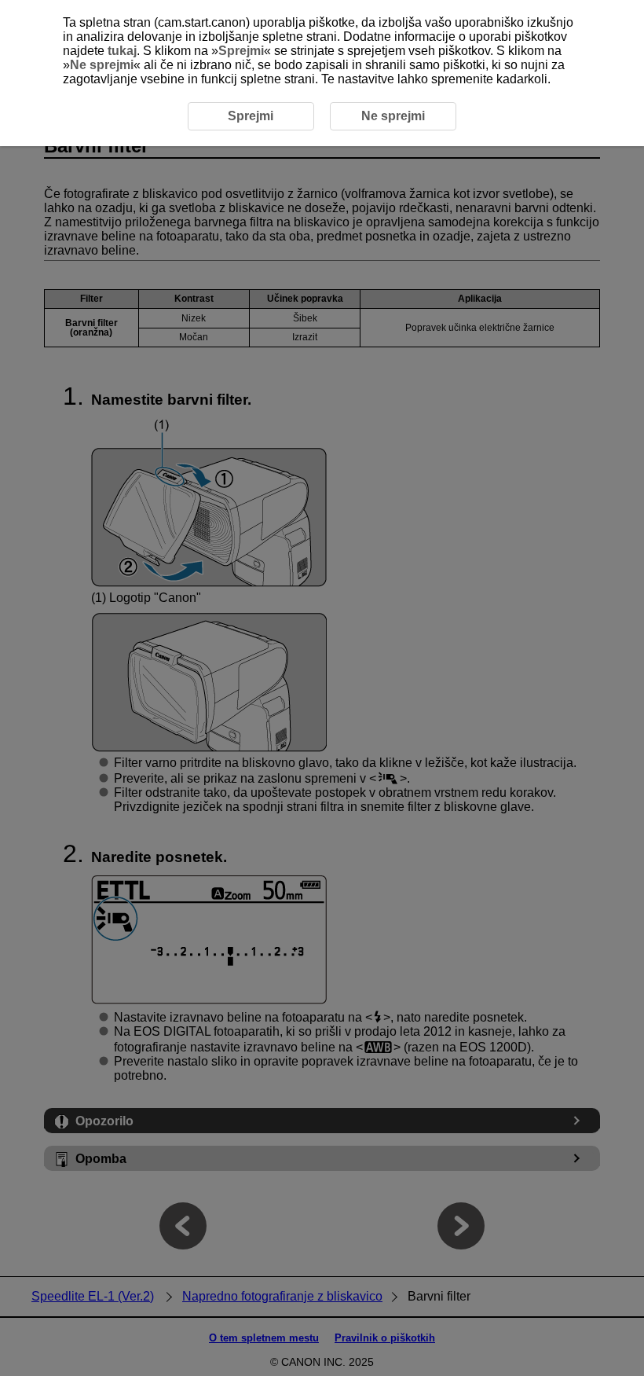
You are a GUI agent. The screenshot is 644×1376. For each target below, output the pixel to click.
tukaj (122, 50)
